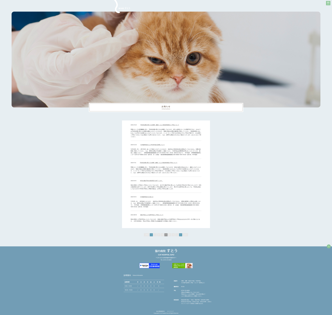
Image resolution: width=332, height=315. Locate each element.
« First (146, 234)
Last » (185, 234)
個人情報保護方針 (160, 311)
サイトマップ (170, 311)
